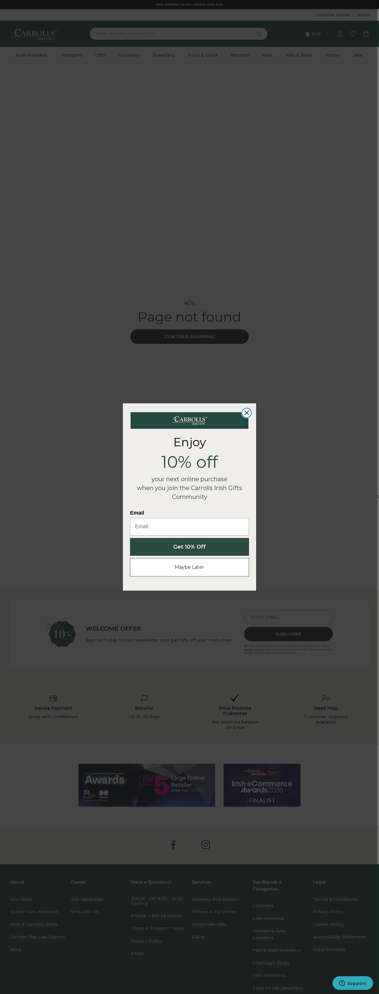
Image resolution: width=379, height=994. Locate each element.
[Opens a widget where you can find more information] (352, 983)
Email (137, 513)
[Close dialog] (246, 413)
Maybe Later (189, 567)
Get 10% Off (189, 547)
